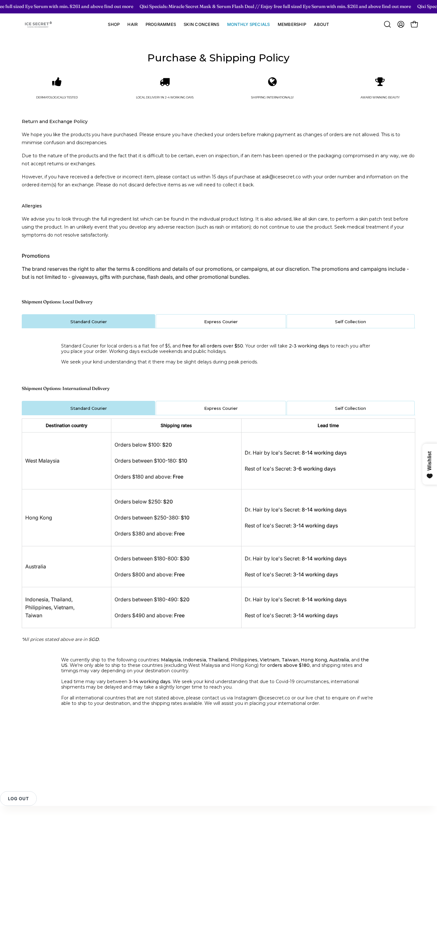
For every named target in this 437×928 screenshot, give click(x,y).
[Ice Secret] (38, 24)
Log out (18, 798)
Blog (148, 857)
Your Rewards (97, 834)
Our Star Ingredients (166, 846)
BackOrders (95, 884)
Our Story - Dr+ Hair (166, 836)
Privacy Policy (36, 857)
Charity (151, 867)
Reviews (29, 836)
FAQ (24, 846)
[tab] (88, 321)
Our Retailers (96, 873)
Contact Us (32, 825)
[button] (132, 24)
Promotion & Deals (103, 863)
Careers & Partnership (169, 878)
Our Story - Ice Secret (168, 825)
